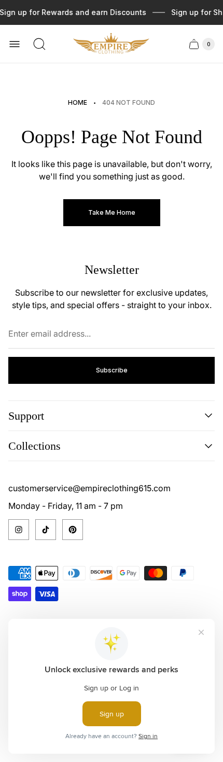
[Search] (39, 44)
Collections (34, 445)
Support (26, 415)
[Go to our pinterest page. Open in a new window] (72, 529)
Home (77, 102)
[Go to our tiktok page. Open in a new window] (45, 529)
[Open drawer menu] (14, 44)
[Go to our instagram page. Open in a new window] (18, 529)
